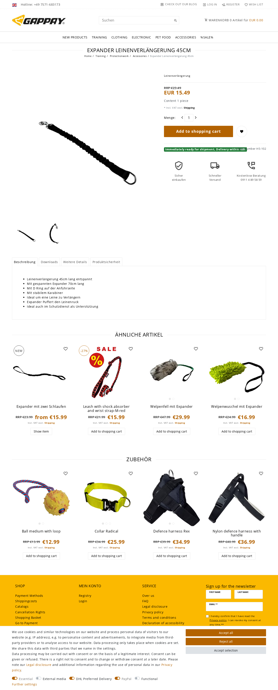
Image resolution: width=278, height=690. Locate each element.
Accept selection (226, 650)
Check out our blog (181, 4)
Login (83, 601)
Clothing (119, 37)
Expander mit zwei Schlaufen (41, 407)
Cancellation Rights (30, 612)
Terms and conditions (159, 617)
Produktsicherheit (106, 262)
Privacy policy (152, 612)
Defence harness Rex (171, 531)
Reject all (226, 641)
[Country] (15, 4)
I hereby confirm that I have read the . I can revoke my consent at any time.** (235, 620)
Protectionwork (119, 56)
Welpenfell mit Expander (171, 407)
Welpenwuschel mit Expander (236, 407)
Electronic (141, 37)
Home (87, 56)
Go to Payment (26, 623)
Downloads (49, 262)
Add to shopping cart (198, 131)
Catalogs (21, 606)
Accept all (226, 633)
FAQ (145, 601)
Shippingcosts (26, 601)
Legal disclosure (154, 606)
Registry (85, 596)
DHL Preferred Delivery (94, 679)
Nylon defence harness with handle (237, 533)
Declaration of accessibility (163, 623)
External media (54, 679)
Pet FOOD (163, 37)
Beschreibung (24, 262)
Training (99, 37)
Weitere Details (75, 262)
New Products (75, 37)
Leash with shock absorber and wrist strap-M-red (106, 409)
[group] (171, 373)
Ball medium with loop (41, 531)
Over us (148, 596)
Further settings (24, 684)
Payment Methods (29, 596)
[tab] (25, 261)
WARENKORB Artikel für (235, 20)
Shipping (189, 107)
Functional (149, 679)
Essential (26, 679)
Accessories (185, 37)
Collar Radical (106, 531)
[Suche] (175, 20)
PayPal (127, 679)
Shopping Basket (28, 617)
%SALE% (206, 37)
